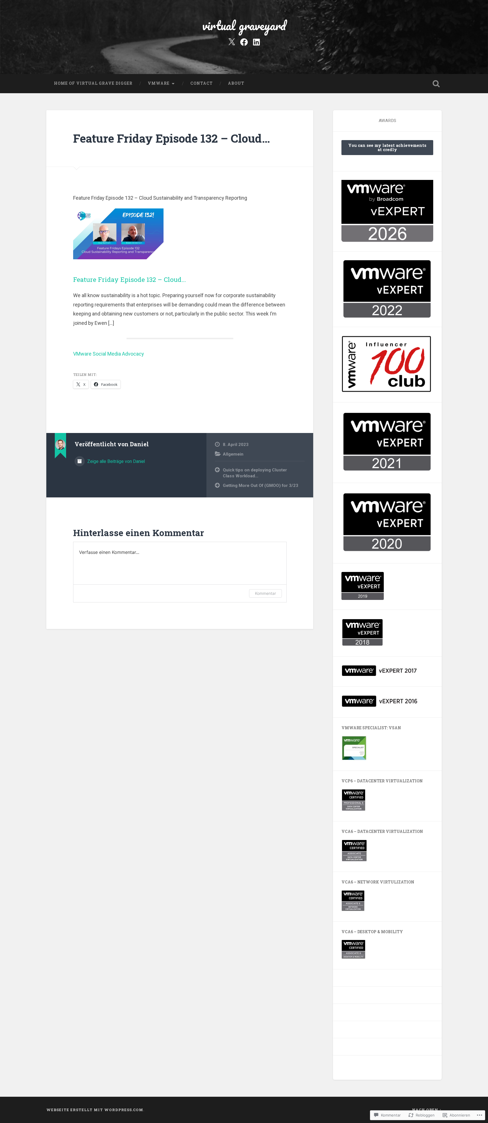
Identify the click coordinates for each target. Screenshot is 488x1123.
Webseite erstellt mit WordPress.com (94, 1109)
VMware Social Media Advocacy (108, 354)
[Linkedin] (256, 41)
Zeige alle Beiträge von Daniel (115, 461)
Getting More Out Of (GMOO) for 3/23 (260, 485)
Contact (201, 83)
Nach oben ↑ (427, 1109)
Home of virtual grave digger (93, 83)
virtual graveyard (244, 25)
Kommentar (265, 593)
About (236, 83)
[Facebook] (244, 41)
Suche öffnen (436, 83)
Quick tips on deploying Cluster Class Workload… (255, 472)
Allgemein (233, 454)
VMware (158, 83)
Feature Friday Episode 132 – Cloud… (171, 138)
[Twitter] (231, 41)
